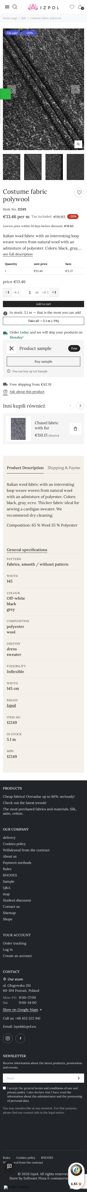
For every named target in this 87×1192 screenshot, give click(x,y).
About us (9, 856)
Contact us (11, 906)
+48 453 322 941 (27, 1018)
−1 (7, 292)
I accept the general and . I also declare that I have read (44, 1094)
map (6, 894)
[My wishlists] (72, 7)
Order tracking (14, 943)
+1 (54, 292)
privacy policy (16, 1092)
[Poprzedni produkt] (70, 405)
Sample (8, 881)
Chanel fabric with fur (47, 425)
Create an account (17, 956)
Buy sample (43, 361)
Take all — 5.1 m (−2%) (43, 321)
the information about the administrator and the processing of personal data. (44, 1096)
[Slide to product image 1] (11, 167)
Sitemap (9, 913)
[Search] (14, 6)
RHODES (10, 875)
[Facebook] (20, 1038)
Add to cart (43, 304)
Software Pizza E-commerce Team (50, 1178)
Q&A (6, 888)
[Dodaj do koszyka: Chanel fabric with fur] (75, 429)
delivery (9, 837)
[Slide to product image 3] (54, 167)
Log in (8, 949)
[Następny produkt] (80, 405)
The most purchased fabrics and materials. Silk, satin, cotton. (40, 811)
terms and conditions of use (54, 1088)
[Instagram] (8, 1038)
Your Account (17, 935)
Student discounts (17, 900)
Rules (7, 869)
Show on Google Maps (20, 1009)
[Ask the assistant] (9, 1166)
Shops (7, 919)
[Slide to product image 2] (33, 167)
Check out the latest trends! (24, 803)
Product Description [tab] (25, 467)
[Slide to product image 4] (75, 167)
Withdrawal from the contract (26, 850)
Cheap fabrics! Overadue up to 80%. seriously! (39, 796)
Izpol (11, 705)
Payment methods (17, 862)
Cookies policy (14, 844)
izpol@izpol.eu (25, 1026)
